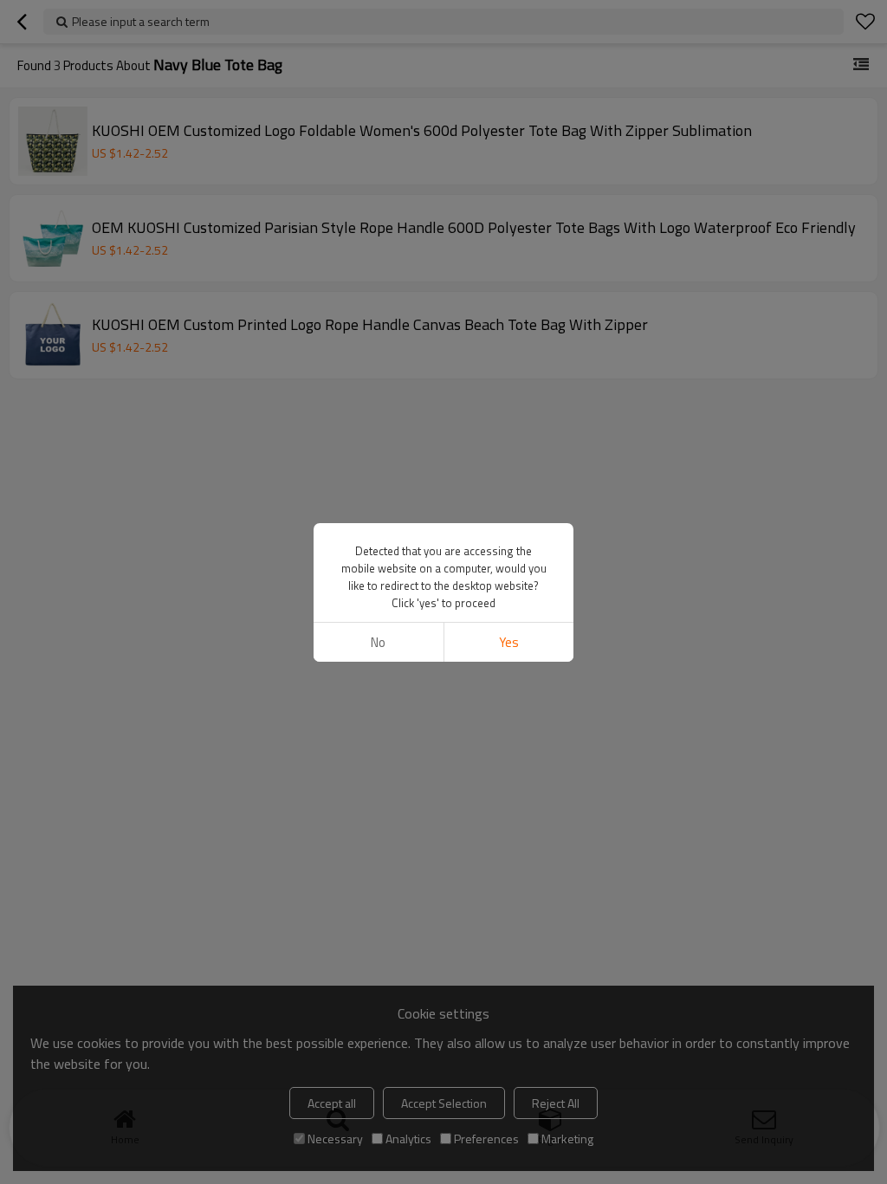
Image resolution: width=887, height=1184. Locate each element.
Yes (509, 642)
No (378, 642)
